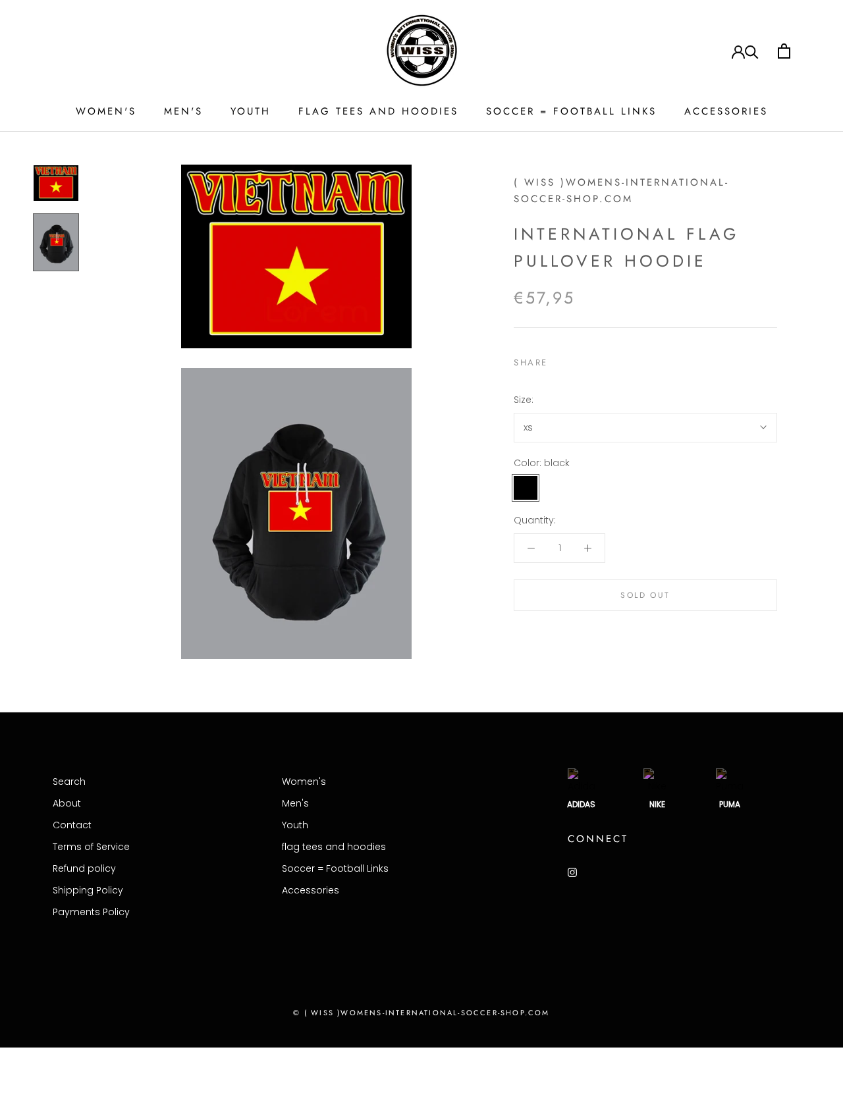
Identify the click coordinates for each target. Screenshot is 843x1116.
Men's (183, 111)
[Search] (752, 51)
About (67, 803)
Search (69, 781)
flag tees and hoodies (378, 111)
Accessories (726, 111)
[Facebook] (560, 359)
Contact (72, 825)
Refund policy (84, 868)
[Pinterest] (595, 359)
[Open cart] (784, 51)
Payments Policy (91, 911)
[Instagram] (572, 872)
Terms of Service (91, 846)
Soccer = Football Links (571, 111)
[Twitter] (578, 359)
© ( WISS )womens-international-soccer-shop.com (421, 1012)
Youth (251, 111)
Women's (106, 111)
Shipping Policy (88, 890)
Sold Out (645, 595)
